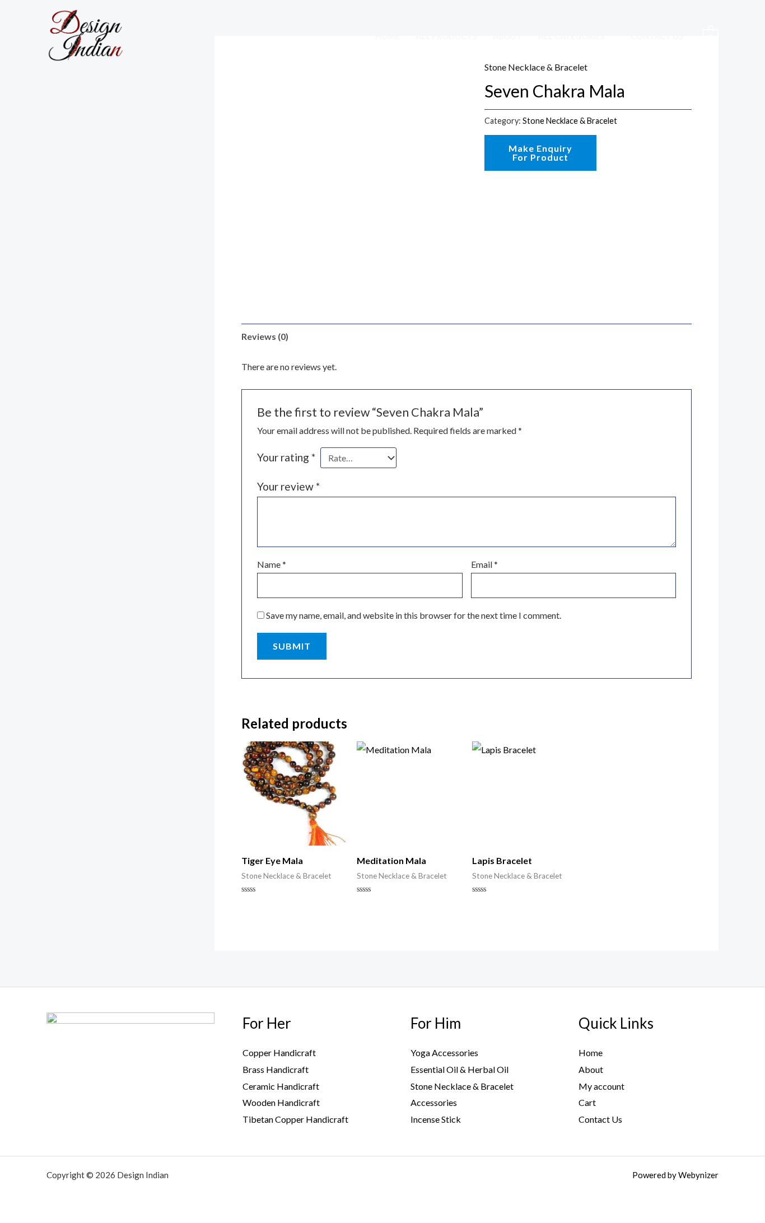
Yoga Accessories (444, 1052)
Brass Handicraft (275, 1069)
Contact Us (657, 36)
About (507, 36)
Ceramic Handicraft (280, 1086)
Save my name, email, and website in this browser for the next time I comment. (413, 615)
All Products (446, 36)
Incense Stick (436, 1119)
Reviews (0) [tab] (264, 336)
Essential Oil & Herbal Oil (460, 1069)
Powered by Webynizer (675, 1175)
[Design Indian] (84, 34)
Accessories (434, 1102)
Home (387, 36)
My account (601, 1086)
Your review (288, 486)
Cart (587, 1102)
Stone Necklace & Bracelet (570, 120)
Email (484, 564)
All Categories (571, 36)
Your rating (286, 457)
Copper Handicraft (279, 1052)
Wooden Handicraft (281, 1102)
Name (271, 564)
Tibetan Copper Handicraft (295, 1119)
